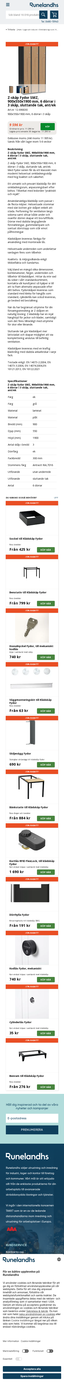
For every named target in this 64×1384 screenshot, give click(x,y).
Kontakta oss (15, 1252)
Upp (56, 497)
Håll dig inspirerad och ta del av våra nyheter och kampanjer (32, 1106)
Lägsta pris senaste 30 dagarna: (25, 131)
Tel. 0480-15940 (49, 21)
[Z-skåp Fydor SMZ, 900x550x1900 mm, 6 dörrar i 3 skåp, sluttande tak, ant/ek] (32, 68)
